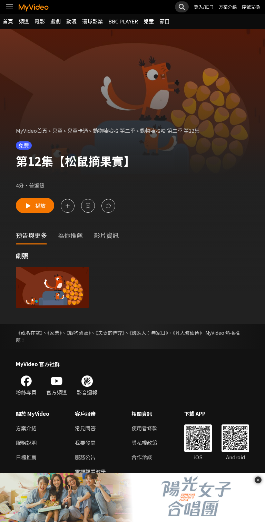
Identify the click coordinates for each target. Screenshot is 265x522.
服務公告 (85, 457)
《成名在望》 (29, 332)
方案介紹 (228, 6)
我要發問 (85, 442)
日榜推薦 (26, 457)
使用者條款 (144, 428)
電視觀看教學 (90, 471)
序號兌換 (251, 6)
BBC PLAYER (123, 21)
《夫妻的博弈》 (110, 332)
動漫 (71, 21)
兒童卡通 (77, 130)
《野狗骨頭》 (79, 332)
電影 (40, 21)
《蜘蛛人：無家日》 (148, 332)
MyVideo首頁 (31, 130)
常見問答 (85, 428)
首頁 (8, 21)
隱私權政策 (144, 442)
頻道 (24, 21)
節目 (164, 21)
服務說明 (26, 442)
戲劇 (55, 21)
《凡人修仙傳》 (188, 332)
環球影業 (92, 21)
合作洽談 (141, 457)
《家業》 (54, 332)
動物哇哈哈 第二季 (114, 130)
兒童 (149, 21)
